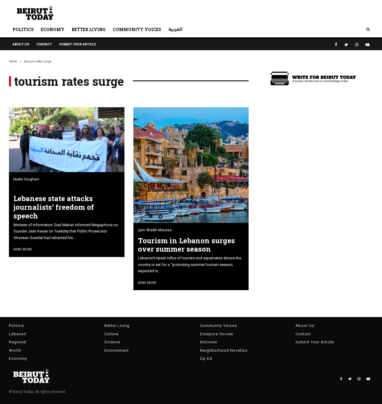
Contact (44, 44)
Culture (111, 334)
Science (112, 342)
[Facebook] (336, 45)
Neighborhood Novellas (223, 350)
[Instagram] (357, 45)
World (15, 350)
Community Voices (137, 29)
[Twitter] (346, 45)
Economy (52, 29)
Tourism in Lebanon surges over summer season (186, 245)
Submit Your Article (77, 44)
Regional (18, 342)
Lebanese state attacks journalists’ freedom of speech (53, 207)
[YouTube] (367, 45)
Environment (116, 350)
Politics (23, 29)
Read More (22, 249)
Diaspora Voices (216, 334)
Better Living (89, 29)
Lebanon (17, 334)
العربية (175, 29)
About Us (21, 44)
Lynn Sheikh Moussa (155, 230)
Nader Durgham (26, 179)
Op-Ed (206, 358)
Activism (208, 342)
